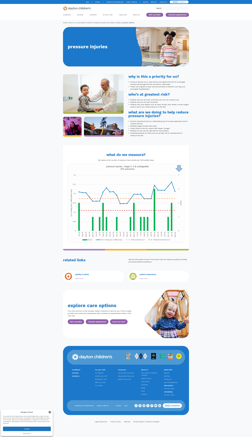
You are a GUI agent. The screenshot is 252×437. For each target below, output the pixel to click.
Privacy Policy (27, 433)
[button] (50, 412)
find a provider (155, 15)
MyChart (154, 2)
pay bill (145, 2)
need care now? (118, 322)
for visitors (99, 385)
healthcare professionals (114, 2)
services (80, 15)
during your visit (101, 379)
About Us (136, 15)
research (144, 394)
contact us (163, 2)
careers (97, 2)
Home (65, 23)
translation (182, 2)
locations (93, 15)
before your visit (101, 376)
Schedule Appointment (177, 15)
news (143, 391)
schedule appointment (97, 322)
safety (118, 23)
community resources (126, 373)
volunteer (144, 385)
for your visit (108, 15)
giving (143, 388)
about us (72, 23)
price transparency (171, 382)
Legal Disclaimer (101, 422)
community (145, 381)
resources (123, 15)
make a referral (131, 2)
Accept (27, 429)
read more (79, 278)
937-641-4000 (169, 395)
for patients (99, 373)
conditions (67, 15)
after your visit (100, 382)
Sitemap (127, 422)
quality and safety (108, 23)
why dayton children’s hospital (88, 23)
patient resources (124, 379)
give (87, 2)
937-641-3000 (169, 389)
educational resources (126, 376)
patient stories (146, 378)
